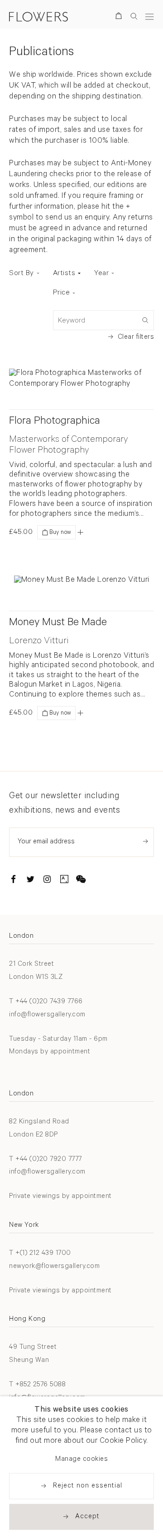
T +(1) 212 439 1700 (40, 1254)
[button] (80, 532)
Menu (149, 16)
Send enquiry (145, 841)
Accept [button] (87, 1517)
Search (134, 16)
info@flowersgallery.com (47, 1015)
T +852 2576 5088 (37, 1385)
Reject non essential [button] (87, 1486)
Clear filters (136, 337)
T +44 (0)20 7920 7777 (45, 1160)
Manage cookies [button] (81, 1460)
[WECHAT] (81, 881)
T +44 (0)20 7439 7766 (46, 1002)
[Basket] (120, 17)
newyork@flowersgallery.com (54, 1267)
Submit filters (145, 319)
